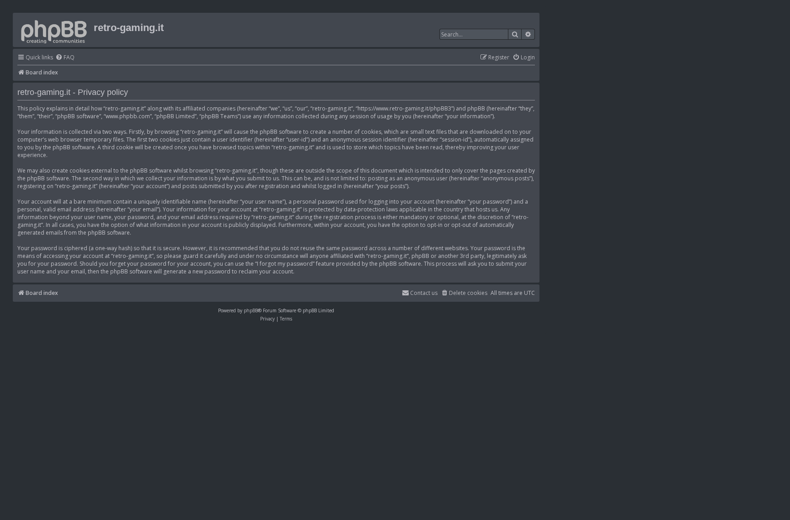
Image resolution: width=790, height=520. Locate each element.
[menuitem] (65, 58)
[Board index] (54, 30)
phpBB (251, 310)
